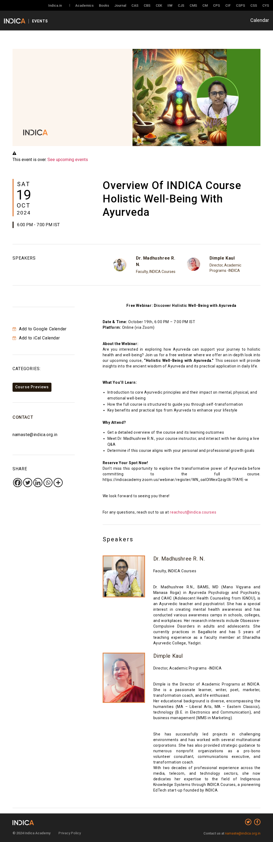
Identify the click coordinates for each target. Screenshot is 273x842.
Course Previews (32, 387)
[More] (58, 482)
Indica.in (55, 5)
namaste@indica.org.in (35, 434)
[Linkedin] (37, 482)
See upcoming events (67, 159)
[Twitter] (27, 482)
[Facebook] (17, 482)
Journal (120, 5)
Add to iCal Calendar (39, 337)
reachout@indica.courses (193, 512)
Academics (84, 5)
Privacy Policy (69, 833)
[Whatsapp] (48, 482)
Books (104, 5)
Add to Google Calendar (42, 328)
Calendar (259, 20)
